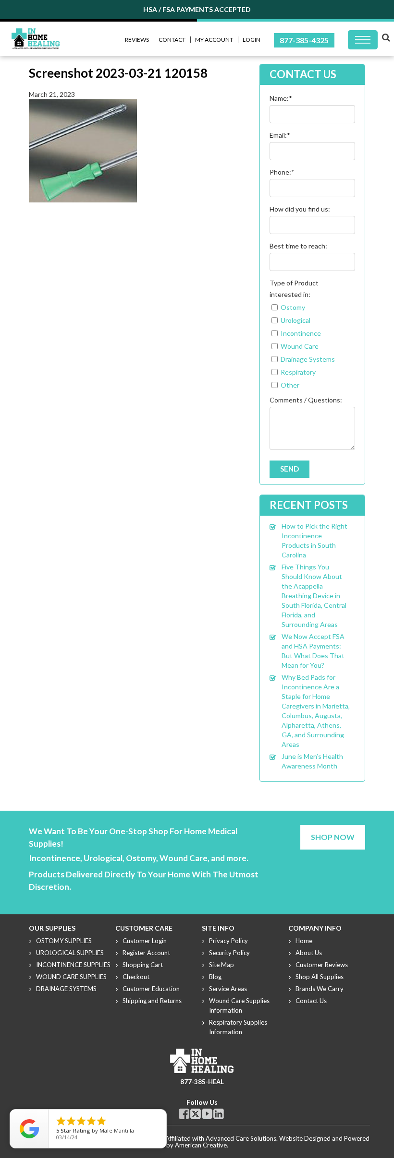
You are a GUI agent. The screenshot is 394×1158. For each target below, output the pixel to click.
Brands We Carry (320, 989)
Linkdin (218, 1114)
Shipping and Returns (152, 1000)
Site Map (221, 965)
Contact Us (311, 1000)
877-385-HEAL (202, 1082)
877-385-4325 (304, 40)
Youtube (207, 1114)
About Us (309, 953)
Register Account (146, 953)
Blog (215, 977)
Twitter (195, 1114)
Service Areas (228, 989)
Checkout (136, 977)
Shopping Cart (143, 965)
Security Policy (229, 953)
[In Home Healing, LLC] (36, 34)
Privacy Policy (228, 941)
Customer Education (151, 989)
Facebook (184, 1114)
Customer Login (145, 941)
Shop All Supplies (320, 977)
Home (304, 941)
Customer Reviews (322, 965)
